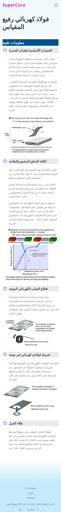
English (31, 509)
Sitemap (30, 497)
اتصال (30, 492)
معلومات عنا (30, 487)
